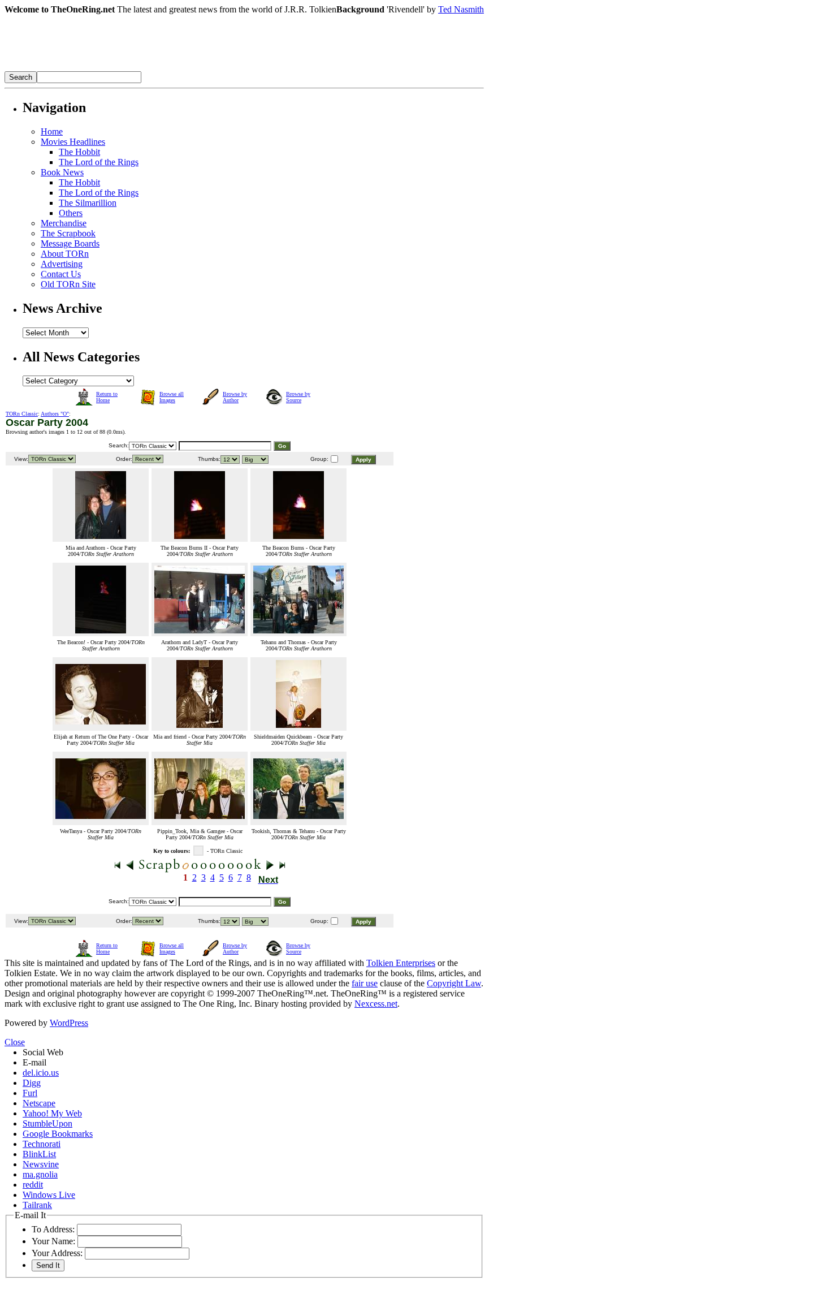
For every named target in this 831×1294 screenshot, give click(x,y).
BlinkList (39, 1154)
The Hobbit (79, 152)
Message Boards (70, 243)
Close (15, 1042)
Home (52, 131)
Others (71, 213)
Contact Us (61, 274)
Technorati (41, 1144)
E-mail (34, 1062)
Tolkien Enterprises (400, 963)
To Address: (53, 1229)
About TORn (65, 253)
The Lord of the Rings (98, 162)
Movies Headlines (73, 141)
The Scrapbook (68, 233)
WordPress (69, 1023)
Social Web (43, 1052)
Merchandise (63, 223)
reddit (33, 1184)
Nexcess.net (375, 1003)
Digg (32, 1083)
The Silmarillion (87, 203)
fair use (365, 983)
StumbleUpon (47, 1123)
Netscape (39, 1103)
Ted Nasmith (461, 9)
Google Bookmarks (58, 1133)
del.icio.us (41, 1072)
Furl (30, 1093)
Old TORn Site (68, 284)
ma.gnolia (40, 1174)
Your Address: (57, 1253)
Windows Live (49, 1195)
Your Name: (53, 1241)
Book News (62, 172)
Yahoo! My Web (52, 1113)
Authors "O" (55, 414)
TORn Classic (22, 414)
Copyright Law (454, 983)
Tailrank (37, 1205)
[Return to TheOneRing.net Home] (174, 68)
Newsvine (41, 1164)
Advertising (62, 264)
